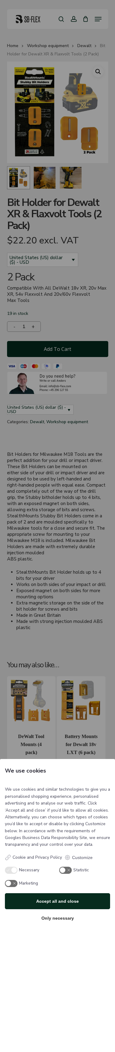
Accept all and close (57, 901)
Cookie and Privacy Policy (37, 857)
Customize (82, 857)
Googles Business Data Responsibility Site (46, 838)
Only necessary (57, 918)
